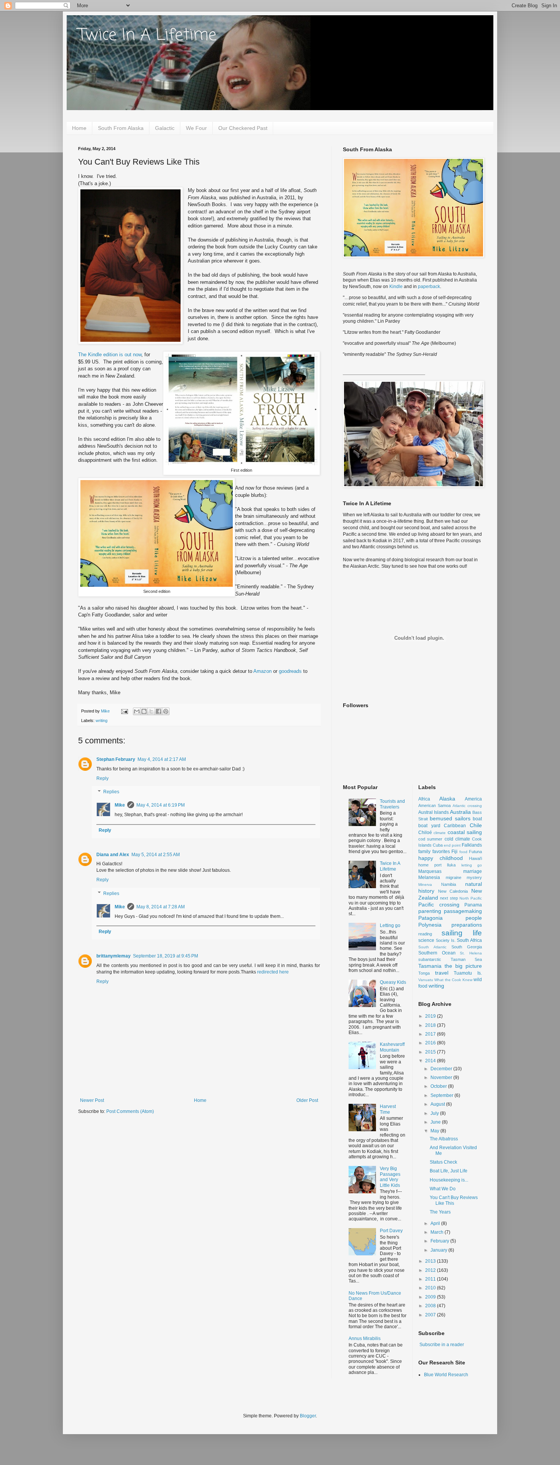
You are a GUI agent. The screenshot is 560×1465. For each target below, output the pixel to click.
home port (430, 865)
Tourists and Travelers (392, 804)
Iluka (451, 865)
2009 (431, 1297)
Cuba (438, 845)
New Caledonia (453, 891)
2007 (431, 1315)
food (463, 852)
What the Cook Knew (453, 980)
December (441, 1068)
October (439, 1086)
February (440, 1241)
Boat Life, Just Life (448, 1171)
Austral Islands (433, 812)
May (435, 1131)
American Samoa (434, 805)
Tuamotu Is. (468, 973)
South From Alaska (121, 128)
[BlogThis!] (144, 711)
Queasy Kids (393, 982)
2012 (431, 1270)
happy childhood (440, 858)
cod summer (430, 839)
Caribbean (455, 825)
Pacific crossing (438, 904)
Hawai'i (475, 858)
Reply (102, 778)
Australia (460, 812)
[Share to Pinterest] (166, 711)
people (474, 918)
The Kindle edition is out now (109, 354)
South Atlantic (432, 947)
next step (449, 898)
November (441, 1077)
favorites (441, 851)
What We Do (443, 1188)
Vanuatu (425, 980)
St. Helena (471, 953)
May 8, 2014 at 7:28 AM (160, 906)
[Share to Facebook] (158, 711)
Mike (120, 805)
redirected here (273, 972)
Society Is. (446, 940)
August (438, 1104)
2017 (431, 1034)
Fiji (454, 851)
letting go (471, 865)
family (424, 851)
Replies (111, 791)
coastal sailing (465, 832)
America (473, 799)
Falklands (472, 845)
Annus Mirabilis (365, 1338)
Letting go (390, 925)
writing (101, 720)
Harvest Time (388, 1109)
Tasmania (430, 966)
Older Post (307, 1100)
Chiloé (425, 832)
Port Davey (391, 1230)
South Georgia (466, 947)
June (436, 1122)
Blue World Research (446, 1374)
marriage (472, 871)
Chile (476, 825)
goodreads (290, 671)
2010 (431, 1287)
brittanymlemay (113, 956)
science (426, 940)
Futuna (475, 851)
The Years (440, 1212)
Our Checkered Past (242, 128)
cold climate (457, 839)
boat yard (429, 825)
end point (452, 845)
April (435, 1223)
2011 (431, 1279)
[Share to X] (151, 711)
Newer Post (92, 1100)
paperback (429, 286)
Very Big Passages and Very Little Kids (390, 1177)
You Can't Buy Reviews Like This (454, 1200)
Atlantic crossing (467, 806)
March (437, 1232)
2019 (431, 1016)
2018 (431, 1025)
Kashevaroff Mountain (392, 1047)
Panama (473, 905)
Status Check (443, 1162)
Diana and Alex (112, 854)
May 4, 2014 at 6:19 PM (160, 805)
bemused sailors (450, 818)
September (442, 1095)
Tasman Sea (466, 959)
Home (79, 128)
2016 (431, 1043)
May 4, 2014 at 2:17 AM (162, 759)
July (435, 1113)
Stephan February (115, 759)
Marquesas (430, 871)
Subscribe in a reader (441, 1344)
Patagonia (430, 918)
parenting (429, 911)
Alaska (447, 799)
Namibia (448, 884)
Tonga (424, 973)
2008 (431, 1305)
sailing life (462, 933)
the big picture (463, 966)
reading (425, 934)
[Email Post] (124, 711)
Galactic (164, 128)
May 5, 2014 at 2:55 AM (155, 854)
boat (477, 818)
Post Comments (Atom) (130, 1111)
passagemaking (463, 911)
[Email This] (137, 711)
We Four (196, 128)
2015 (431, 1052)
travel (441, 973)
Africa (424, 799)
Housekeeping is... (449, 1180)
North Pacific (470, 898)
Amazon (262, 671)
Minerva (425, 884)
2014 (431, 1060)
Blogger (308, 1416)
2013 (431, 1261)
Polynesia (430, 925)
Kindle (396, 286)
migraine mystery (464, 877)
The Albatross (444, 1139)
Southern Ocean (437, 953)
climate (440, 833)
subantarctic (429, 959)
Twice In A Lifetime (147, 36)
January (439, 1250)
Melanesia (429, 877)
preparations (466, 925)
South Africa (469, 940)
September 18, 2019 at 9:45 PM (165, 956)
